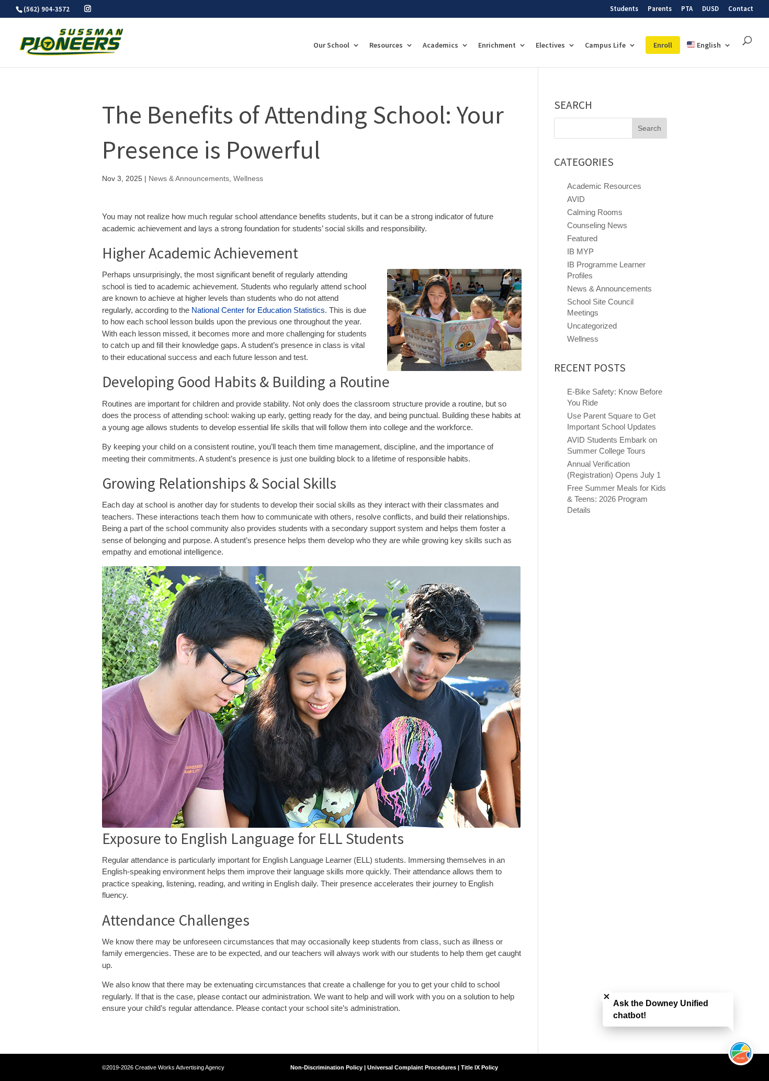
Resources (386, 45)
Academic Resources (604, 186)
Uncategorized (592, 325)
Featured (582, 238)
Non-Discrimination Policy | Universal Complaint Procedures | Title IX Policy (394, 1067)
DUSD (710, 9)
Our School (331, 45)
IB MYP (580, 251)
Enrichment (497, 45)
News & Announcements (189, 178)
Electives (550, 45)
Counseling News (597, 225)
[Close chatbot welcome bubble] (606, 996)
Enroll (662, 45)
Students (624, 9)
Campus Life (605, 45)
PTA (687, 9)
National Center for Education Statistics (258, 310)
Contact (740, 9)
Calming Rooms (595, 212)
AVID (576, 199)
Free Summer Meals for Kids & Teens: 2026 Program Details (616, 498)
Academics (440, 45)
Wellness (248, 178)
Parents (660, 9)
